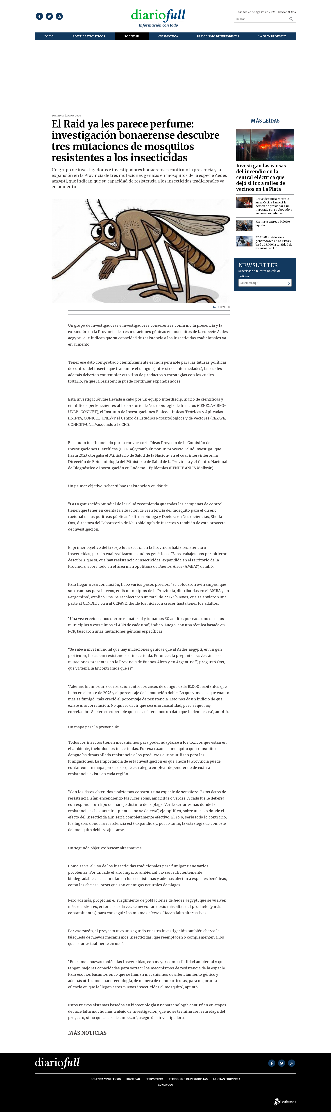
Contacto (165, 1084)
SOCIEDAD (131, 36)
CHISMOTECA (168, 36)
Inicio (49, 36)
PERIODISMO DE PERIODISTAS (218, 36)
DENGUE (225, 307)
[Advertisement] (165, 74)
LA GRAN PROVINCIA (272, 36)
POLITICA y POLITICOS (89, 36)
